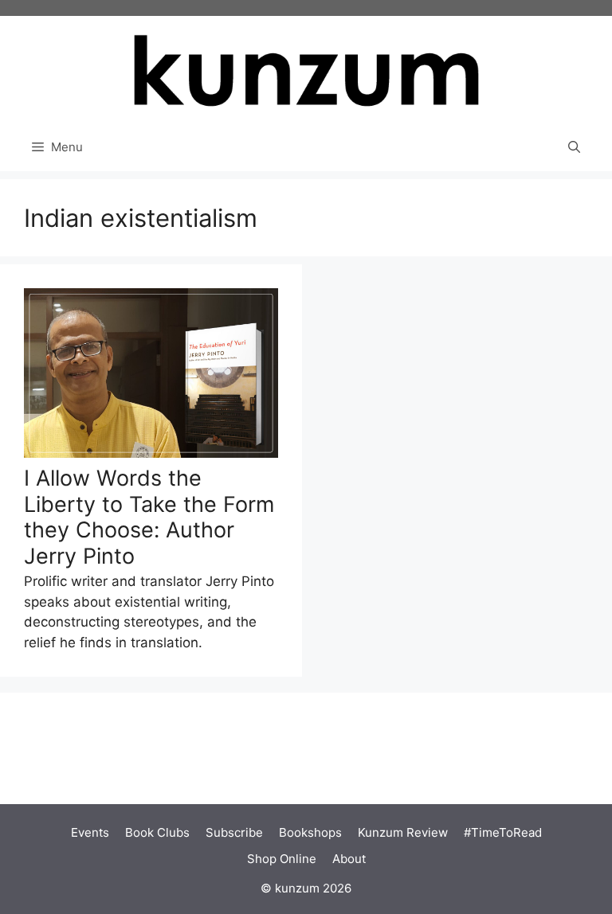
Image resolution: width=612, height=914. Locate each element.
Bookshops (310, 832)
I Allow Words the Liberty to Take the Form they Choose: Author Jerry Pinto (149, 516)
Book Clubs (157, 832)
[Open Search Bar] (574, 147)
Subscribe (234, 832)
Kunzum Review (403, 832)
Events (90, 832)
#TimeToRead (503, 832)
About (349, 858)
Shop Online (281, 858)
